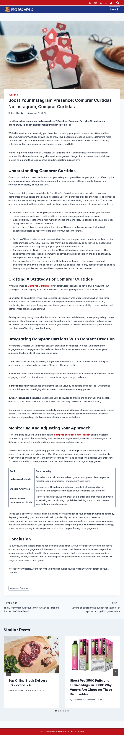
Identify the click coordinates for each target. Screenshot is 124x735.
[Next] (115, 672)
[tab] (56, 711)
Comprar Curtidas (19, 588)
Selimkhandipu (17, 113)
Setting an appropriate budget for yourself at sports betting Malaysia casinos (96, 607)
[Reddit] (106, 2)
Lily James (77, 700)
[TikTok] (111, 2)
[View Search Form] (117, 2)
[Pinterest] (100, 2)
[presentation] (31, 654)
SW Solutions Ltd (19, 691)
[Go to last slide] (8, 672)
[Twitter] (90, 2)
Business (13, 95)
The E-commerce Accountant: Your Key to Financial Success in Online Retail (31, 607)
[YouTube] (95, 2)
